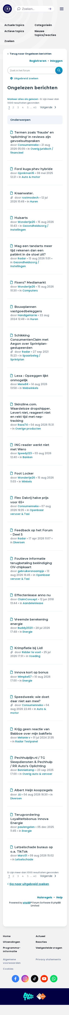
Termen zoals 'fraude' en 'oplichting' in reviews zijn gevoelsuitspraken (32, 137)
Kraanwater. (24, 193)
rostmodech (30, 197)
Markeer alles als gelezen (22, 99)
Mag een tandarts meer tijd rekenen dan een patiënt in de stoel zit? (31, 250)
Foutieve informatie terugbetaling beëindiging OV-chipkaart (31, 563)
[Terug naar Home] (7, 8)
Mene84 (23, 384)
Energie (27, 632)
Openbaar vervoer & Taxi (27, 512)
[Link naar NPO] (41, 996)
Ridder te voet (31, 652)
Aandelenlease (33, 603)
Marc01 (22, 855)
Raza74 (23, 425)
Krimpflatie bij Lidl (28, 648)
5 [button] (27, 107)
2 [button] (13, 107)
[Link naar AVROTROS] (28, 996)
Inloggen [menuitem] (56, 61)
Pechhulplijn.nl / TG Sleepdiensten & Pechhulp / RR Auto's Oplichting (31, 762)
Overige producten (28, 428)
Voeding (34, 656)
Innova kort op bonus (31, 672)
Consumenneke (28, 145)
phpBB (27, 902)
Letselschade (24, 859)
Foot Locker (24, 473)
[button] (50, 9)
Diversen (19, 542)
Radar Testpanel (26, 741)
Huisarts (21, 218)
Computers (30, 290)
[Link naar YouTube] (44, 979)
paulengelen (26, 827)
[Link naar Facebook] (15, 979)
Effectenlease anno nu (32, 595)
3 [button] (18, 107)
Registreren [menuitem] (37, 61)
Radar (22, 258)
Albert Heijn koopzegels (33, 790)
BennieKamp (26, 770)
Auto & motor (31, 177)
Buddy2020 (25, 628)
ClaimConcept (27, 599)
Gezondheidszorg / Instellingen (24, 264)
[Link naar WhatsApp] (53, 979)
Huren (34, 201)
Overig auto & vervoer (37, 774)
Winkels (27, 481)
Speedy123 (25, 453)
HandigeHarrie (27, 315)
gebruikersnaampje (31, 571)
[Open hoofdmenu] (61, 8)
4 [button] (23, 107)
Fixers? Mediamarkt (30, 282)
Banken (28, 457)
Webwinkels (30, 388)
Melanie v (24, 737)
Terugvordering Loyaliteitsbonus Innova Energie (29, 819)
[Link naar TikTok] (34, 979)
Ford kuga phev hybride (33, 169)
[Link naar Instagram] (25, 979)
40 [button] (34, 107)
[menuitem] (44, 897)
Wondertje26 (26, 222)
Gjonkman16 (26, 173)
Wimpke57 (25, 677)
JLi (19, 794)
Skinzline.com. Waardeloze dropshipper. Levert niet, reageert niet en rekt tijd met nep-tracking (30, 412)
